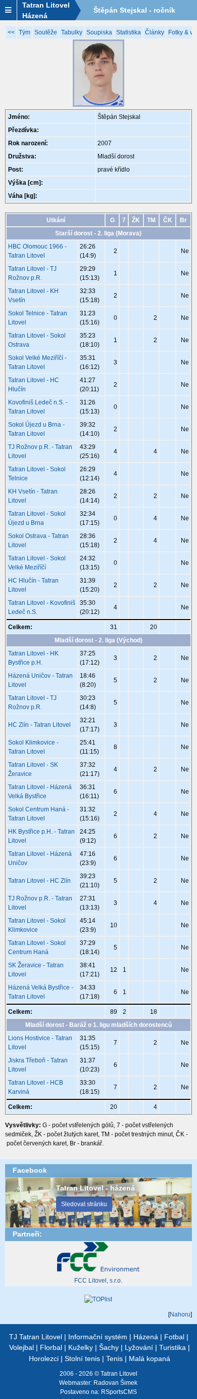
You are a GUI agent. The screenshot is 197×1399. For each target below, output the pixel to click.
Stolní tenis (82, 1358)
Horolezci (44, 1358)
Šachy (109, 1347)
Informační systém (97, 1337)
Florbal (51, 1347)
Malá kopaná (149, 1358)
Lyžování (139, 1347)
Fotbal (174, 1337)
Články (154, 32)
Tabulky (71, 32)
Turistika (172, 1347)
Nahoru (180, 1314)
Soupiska (99, 32)
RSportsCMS (119, 1391)
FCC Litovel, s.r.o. (98, 1280)
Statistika (128, 32)
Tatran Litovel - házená (95, 1188)
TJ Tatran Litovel (35, 1337)
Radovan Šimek (115, 1382)
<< (11, 32)
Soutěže (45, 32)
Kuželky (80, 1347)
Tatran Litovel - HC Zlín (39, 880)
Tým (24, 32)
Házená (145, 1337)
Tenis (114, 1358)
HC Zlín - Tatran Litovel (39, 724)
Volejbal (21, 1347)
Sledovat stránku (84, 1204)
